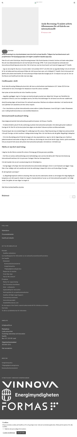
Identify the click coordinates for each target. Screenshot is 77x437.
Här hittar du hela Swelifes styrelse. (13, 187)
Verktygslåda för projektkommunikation (16, 292)
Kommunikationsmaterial (12, 263)
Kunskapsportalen (20, 56)
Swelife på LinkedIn (8, 238)
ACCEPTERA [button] (21, 432)
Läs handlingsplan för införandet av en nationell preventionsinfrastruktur (25, 256)
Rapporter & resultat (9, 271)
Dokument (6, 261)
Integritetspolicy (9, 266)
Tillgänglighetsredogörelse (12, 269)
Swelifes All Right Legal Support (13, 295)
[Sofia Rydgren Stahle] (43, 210)
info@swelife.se (7, 325)
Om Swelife (5, 258)
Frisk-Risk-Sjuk (8, 274)
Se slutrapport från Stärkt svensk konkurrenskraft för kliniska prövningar (25, 305)
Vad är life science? (9, 276)
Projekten (5, 279)
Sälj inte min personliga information (15, 429)
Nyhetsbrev (5, 230)
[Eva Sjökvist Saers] (5, 203)
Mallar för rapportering (10, 282)
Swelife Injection (46, 56)
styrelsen (12, 201)
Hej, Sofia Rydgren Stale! (56, 211)
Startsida (5, 308)
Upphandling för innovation (11, 289)
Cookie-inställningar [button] (9, 432)
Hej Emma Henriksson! (56, 204)
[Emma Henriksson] (43, 203)
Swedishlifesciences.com (10, 302)
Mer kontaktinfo (7, 348)
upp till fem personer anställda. (43, 152)
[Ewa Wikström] (5, 211)
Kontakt (4, 250)
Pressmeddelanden (8, 234)
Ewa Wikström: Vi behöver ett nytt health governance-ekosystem (22, 212)
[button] (5, 51)
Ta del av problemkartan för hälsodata (14, 310)
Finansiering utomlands (10, 297)
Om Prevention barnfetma (11, 284)
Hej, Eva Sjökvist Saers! (18, 204)
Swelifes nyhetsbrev (9, 253)
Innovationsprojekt (9, 300)
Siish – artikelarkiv (9, 287)
